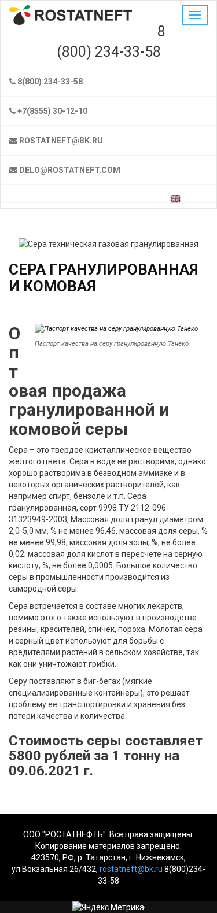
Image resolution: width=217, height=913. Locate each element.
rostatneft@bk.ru (61, 140)
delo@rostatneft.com (69, 170)
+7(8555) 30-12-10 (51, 111)
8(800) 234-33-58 (49, 81)
